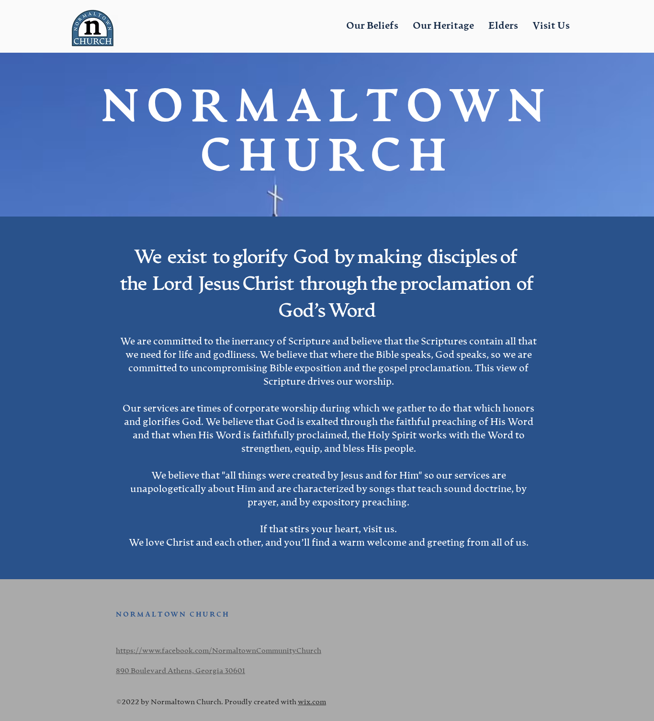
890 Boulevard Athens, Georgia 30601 (180, 671)
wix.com (312, 702)
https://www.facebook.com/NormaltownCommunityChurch (218, 650)
